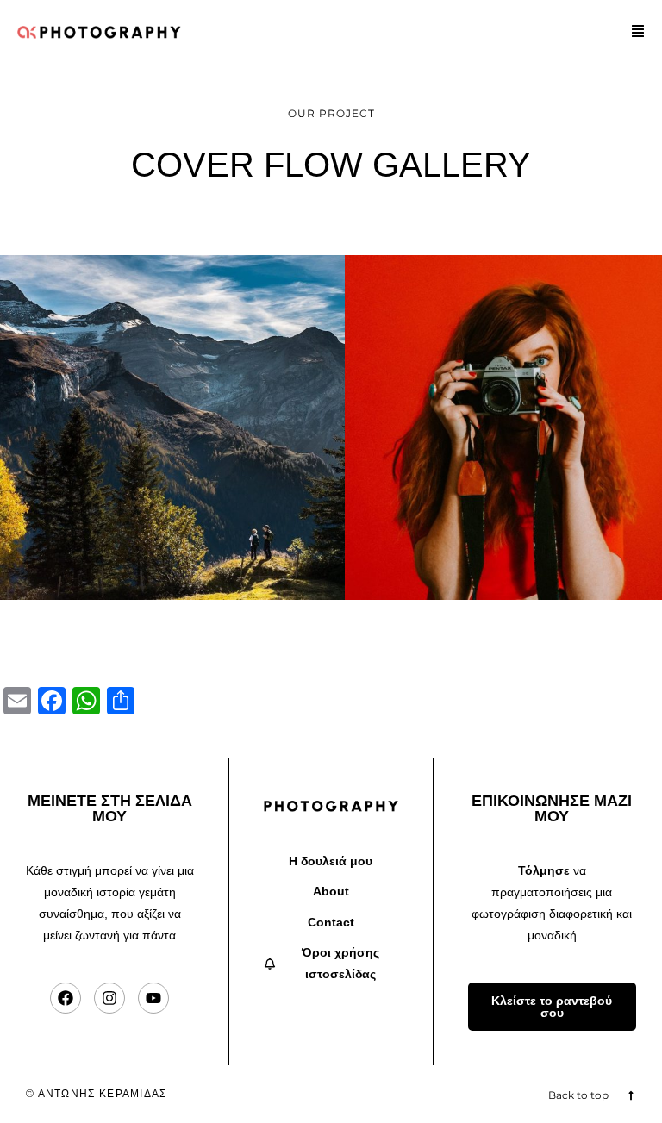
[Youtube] (153, 998)
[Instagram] (109, 998)
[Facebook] (65, 998)
